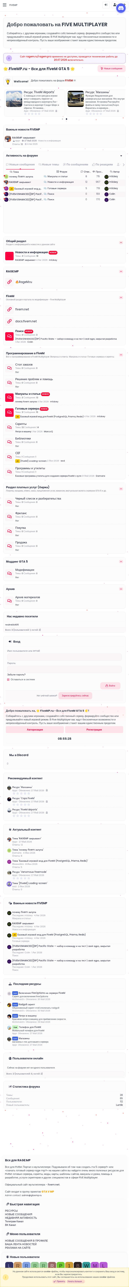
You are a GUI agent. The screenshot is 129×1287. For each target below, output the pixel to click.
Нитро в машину (23, 431)
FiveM (10, 296)
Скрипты (21, 424)
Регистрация (94, 729)
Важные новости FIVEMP (23, 129)
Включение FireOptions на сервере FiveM (39, 993)
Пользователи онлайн (28, 1058)
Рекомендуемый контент (25, 778)
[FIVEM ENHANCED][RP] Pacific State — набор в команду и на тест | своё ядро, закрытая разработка (66, 338)
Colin (112, 194)
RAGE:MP (12, 271)
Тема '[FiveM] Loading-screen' (29, 883)
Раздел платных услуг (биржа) (27, 487)
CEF (17, 453)
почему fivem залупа (21, 176)
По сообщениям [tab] (77, 164)
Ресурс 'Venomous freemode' (29, 872)
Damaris (100, 475)
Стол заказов (24, 364)
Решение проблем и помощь (34, 379)
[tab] (62, 119)
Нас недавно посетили (22, 616)
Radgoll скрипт (24, 1004)
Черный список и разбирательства (38, 498)
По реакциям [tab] (104, 164)
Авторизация (35, 729)
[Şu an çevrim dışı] (4, 176)
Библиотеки (23, 438)
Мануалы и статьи (58, 176)
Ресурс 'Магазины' (97, 92)
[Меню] (5, 5)
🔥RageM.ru (23, 282)
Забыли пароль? (16, 674)
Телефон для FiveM (27, 1027)
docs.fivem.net (26, 321)
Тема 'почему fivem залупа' (28, 849)
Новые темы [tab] (50, 164)
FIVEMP (13, 5)
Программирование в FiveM (25, 353)
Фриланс (21, 513)
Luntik (119, 1105)
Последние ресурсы (27, 984)
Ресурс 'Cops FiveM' (23, 798)
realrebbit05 (12, 624)
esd (63, 460)
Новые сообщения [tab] (22, 164)
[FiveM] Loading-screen (31, 461)
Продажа (21, 542)
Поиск (51, 194)
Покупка (20, 528)
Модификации (24, 570)
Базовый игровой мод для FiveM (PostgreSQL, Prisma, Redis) (50, 416)
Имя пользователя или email (23, 650)
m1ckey (113, 176)
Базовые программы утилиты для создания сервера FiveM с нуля (48, 475)
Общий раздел (16, 241)
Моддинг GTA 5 (17, 562)
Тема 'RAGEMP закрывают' (26, 838)
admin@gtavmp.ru (32, 1195)
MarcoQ (48, 431)
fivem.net (22, 309)
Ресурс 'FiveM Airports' (39, 92)
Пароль (11, 663)
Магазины (21, 1038)
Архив (10, 589)
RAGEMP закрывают (23, 137)
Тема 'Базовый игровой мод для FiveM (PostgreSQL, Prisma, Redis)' (50, 860)
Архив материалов (27, 597)
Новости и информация (49, 140)
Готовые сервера (57, 188)
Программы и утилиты (30, 468)
